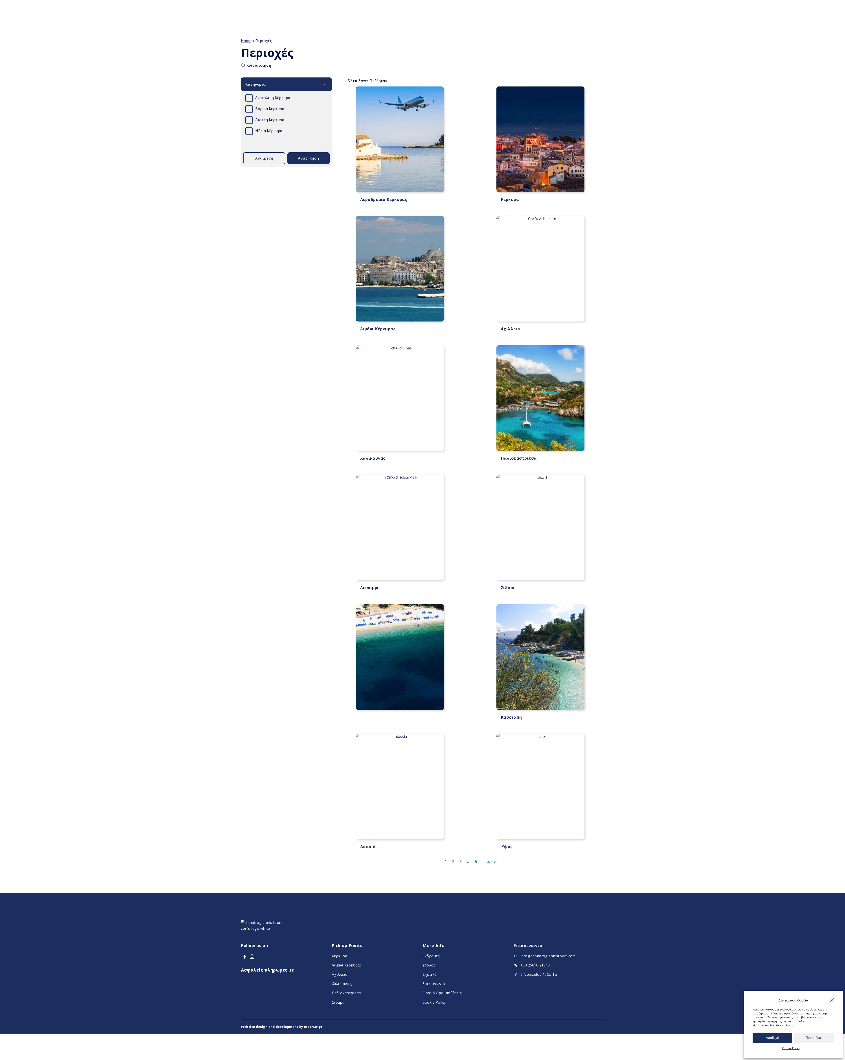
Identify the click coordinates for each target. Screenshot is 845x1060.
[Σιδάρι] (540, 527)
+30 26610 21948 (535, 965)
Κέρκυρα (510, 199)
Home (246, 40)
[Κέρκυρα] (540, 139)
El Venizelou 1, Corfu (538, 974)
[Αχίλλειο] (540, 268)
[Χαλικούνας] (400, 398)
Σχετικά (429, 974)
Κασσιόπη (511, 717)
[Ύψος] (540, 786)
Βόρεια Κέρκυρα (269, 108)
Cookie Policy (791, 1048)
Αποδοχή (772, 1038)
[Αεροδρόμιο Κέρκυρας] (400, 139)
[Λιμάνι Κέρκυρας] (400, 268)
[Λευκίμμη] (400, 527)
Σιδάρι (508, 587)
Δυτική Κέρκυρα (269, 119)
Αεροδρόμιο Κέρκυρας (383, 199)
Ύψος (507, 846)
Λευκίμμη (370, 587)
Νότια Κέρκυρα (268, 130)
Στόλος (428, 965)
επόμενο (490, 861)
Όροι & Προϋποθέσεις (442, 993)
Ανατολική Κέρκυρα (272, 97)
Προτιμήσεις (814, 1038)
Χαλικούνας (373, 458)
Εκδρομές (431, 955)
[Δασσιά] (400, 786)
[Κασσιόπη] (540, 657)
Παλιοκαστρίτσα (519, 458)
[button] (832, 1000)
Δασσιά (368, 846)
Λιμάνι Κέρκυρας (378, 328)
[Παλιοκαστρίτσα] (540, 398)
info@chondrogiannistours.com (548, 955)
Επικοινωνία (433, 983)
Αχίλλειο (510, 328)
